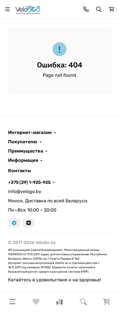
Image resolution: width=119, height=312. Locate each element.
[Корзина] (106, 303)
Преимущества (25, 151)
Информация (23, 160)
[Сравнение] (59, 303)
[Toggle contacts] (86, 9)
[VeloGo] (27, 9)
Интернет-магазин (30, 132)
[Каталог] (12, 302)
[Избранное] (36, 303)
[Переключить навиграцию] (7, 9)
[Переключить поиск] (99, 9)
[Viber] (29, 222)
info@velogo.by (24, 191)
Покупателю (22, 142)
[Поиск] (83, 302)
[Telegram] (14, 222)
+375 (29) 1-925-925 (29, 182)
